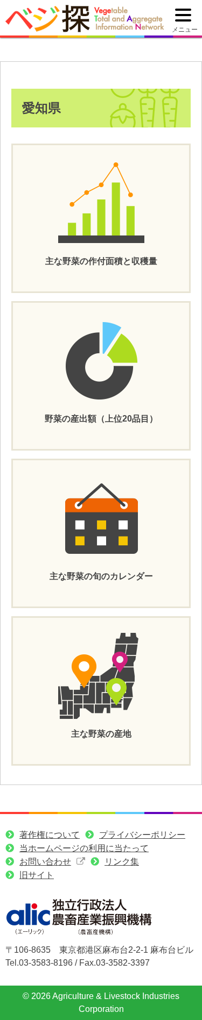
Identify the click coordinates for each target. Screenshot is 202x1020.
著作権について (49, 834)
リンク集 (122, 861)
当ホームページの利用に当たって (84, 848)
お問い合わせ (45, 861)
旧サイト (36, 875)
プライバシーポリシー (142, 834)
